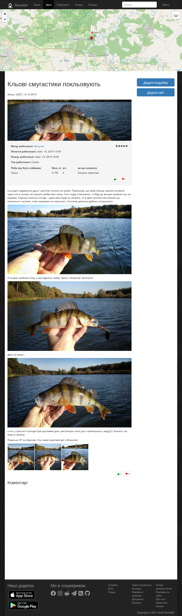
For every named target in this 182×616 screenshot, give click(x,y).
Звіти (48, 4)
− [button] (5, 19)
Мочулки (39, 146)
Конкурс (93, 4)
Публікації (62, 4)
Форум (79, 4)
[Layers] (176, 15)
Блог (110, 588)
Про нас (160, 599)
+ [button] (5, 14)
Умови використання (164, 586)
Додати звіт (155, 92)
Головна (113, 585)
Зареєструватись (142, 585)
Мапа (37, 4)
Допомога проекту (137, 600)
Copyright (143, 612)
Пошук (112, 592)
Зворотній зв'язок (161, 604)
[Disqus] (69, 531)
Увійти (165, 4)
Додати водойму (155, 82)
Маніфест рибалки (137, 593)
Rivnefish (169, 612)
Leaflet (178, 69)
